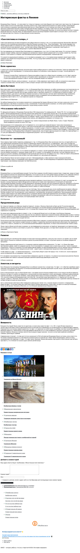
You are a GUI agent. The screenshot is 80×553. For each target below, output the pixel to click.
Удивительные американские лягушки (16, 412)
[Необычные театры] (10, 421)
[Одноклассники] (4, 349)
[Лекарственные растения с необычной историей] (7, 434)
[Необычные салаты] (11, 492)
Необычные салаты (11, 495)
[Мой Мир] (6, 349)
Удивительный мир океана (13, 512)
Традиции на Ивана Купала (12, 379)
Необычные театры (10, 425)
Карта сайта (7, 540)
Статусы (6, 8)
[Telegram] (12, 349)
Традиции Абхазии (10, 444)
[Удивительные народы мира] (13, 447)
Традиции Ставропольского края (15, 456)
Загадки (6, 2)
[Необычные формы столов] (24, 403)
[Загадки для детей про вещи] (14, 498)
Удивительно (8, 5)
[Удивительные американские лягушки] (12, 409)
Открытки (7, 6)
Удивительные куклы (11, 517)
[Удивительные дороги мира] (9, 428)
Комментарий (5, 474)
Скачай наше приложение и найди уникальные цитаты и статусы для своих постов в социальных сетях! (26, 535)
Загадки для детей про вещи (14, 501)
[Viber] (10, 349)
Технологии (7, 3)
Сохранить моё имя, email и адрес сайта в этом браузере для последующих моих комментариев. (32, 480)
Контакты (7, 542)
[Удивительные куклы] (7, 514)
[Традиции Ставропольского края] (14, 453)
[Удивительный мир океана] (13, 509)
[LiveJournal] (8, 349)
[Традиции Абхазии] (10, 440)
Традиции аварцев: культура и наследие (17, 418)
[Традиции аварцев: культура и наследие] (10, 415)
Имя (2, 477)
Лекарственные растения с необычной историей (20, 437)
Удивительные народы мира (13, 450)
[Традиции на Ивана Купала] (24, 376)
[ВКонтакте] (1, 349)
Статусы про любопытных (13, 506)
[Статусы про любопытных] (13, 503)
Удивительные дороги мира (13, 431)
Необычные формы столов (12, 406)
